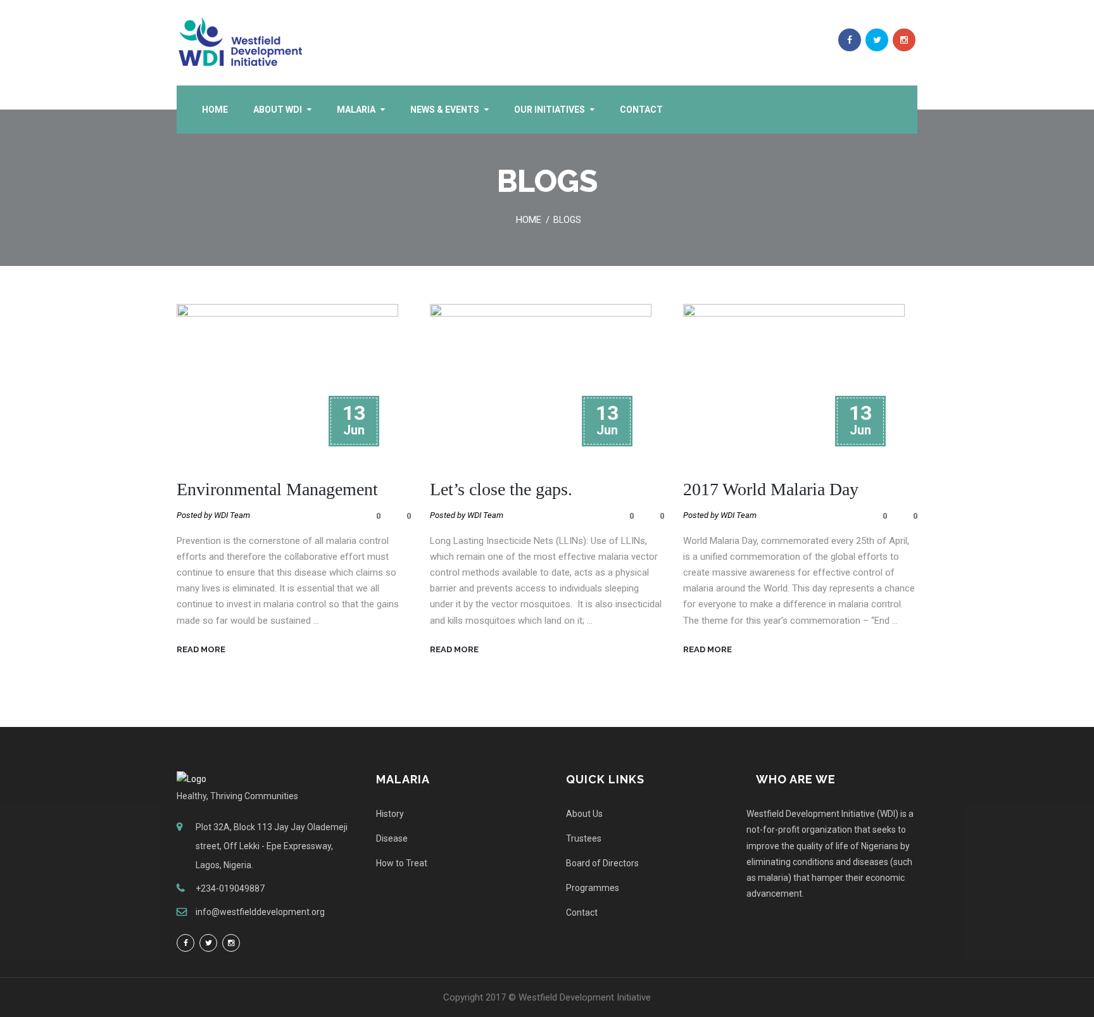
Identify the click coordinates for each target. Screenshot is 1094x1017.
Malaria (356, 109)
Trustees (583, 838)
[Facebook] (185, 943)
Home (215, 109)
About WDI (277, 109)
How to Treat (401, 863)
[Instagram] (231, 943)
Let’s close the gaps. (501, 489)
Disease (392, 838)
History (390, 814)
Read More (201, 649)
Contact (641, 109)
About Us (584, 814)
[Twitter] (208, 943)
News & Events (444, 109)
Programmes (592, 888)
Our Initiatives (549, 109)
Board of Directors (602, 863)
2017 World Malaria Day (770, 489)
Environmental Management (277, 489)
